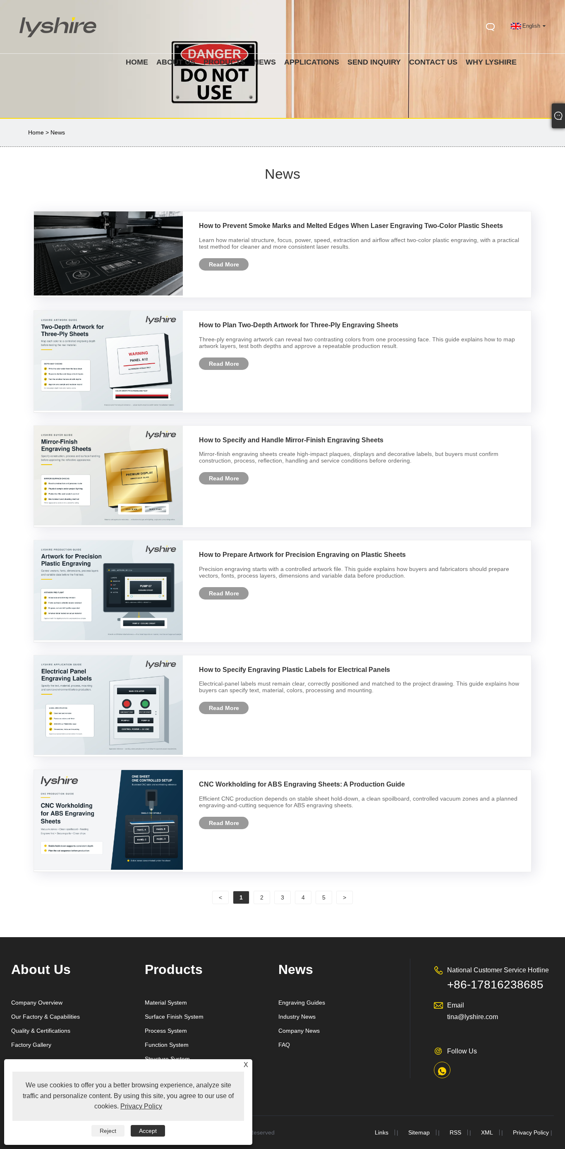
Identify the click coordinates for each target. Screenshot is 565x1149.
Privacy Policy (531, 1132)
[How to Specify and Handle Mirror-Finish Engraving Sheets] (108, 523)
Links (381, 1132)
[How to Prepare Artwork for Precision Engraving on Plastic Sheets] (108, 638)
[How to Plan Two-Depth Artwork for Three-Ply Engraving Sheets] (108, 408)
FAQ (284, 1044)
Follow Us (462, 1051)
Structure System (167, 1058)
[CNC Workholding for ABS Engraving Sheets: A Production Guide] (108, 868)
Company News (299, 1030)
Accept (148, 1130)
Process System (166, 1030)
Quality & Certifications (40, 1030)
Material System (166, 1002)
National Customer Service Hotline (498, 970)
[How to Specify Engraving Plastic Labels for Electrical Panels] (108, 753)
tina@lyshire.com (472, 1016)
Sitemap (419, 1132)
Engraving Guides (301, 1002)
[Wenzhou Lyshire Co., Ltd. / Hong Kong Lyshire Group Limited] (58, 39)
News (57, 132)
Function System (167, 1044)
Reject (108, 1130)
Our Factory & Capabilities (45, 1016)
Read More (224, 264)
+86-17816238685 (495, 984)
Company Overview (36, 1002)
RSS (455, 1132)
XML (487, 1132)
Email (455, 1005)
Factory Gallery (31, 1044)
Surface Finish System (174, 1016)
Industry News (297, 1016)
